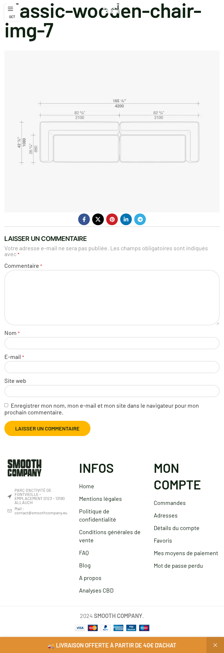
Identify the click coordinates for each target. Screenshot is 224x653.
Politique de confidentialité (97, 515)
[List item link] (37, 511)
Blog (85, 565)
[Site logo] (112, 7)
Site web (15, 380)
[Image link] (24, 466)
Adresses (166, 515)
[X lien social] (98, 219)
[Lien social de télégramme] (140, 219)
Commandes (170, 502)
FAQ (84, 552)
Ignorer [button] (215, 645)
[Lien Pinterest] (112, 219)
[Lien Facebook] (84, 219)
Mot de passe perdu (178, 565)
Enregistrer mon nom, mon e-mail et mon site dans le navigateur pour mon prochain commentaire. (101, 409)
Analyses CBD (96, 590)
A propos (90, 577)
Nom (12, 333)
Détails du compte (177, 527)
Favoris (163, 540)
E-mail (14, 357)
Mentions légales (100, 498)
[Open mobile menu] (10, 9)
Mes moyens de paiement (186, 552)
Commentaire (23, 265)
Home (86, 485)
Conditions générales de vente (110, 535)
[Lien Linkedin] (126, 219)
